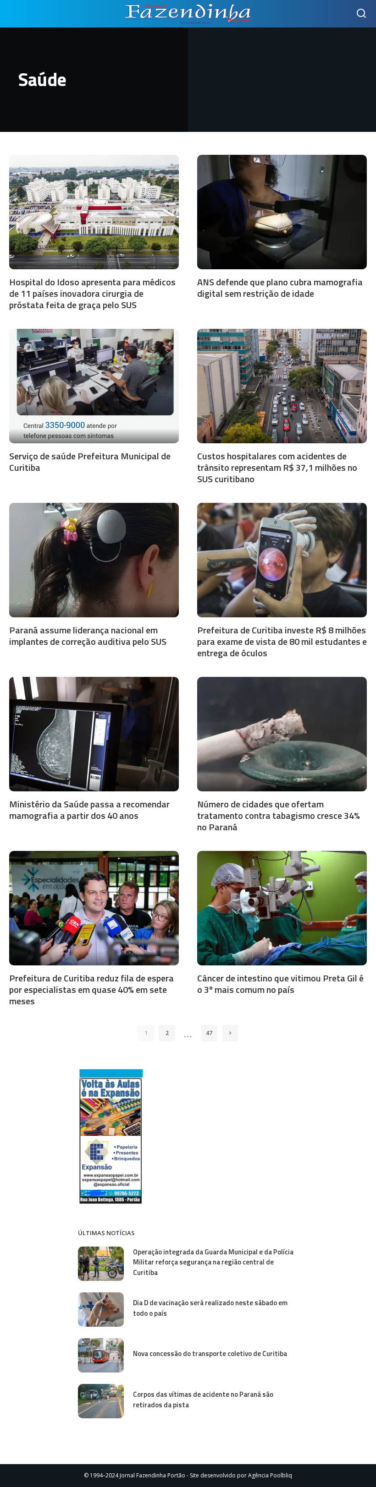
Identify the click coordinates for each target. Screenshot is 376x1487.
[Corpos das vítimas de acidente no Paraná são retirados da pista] (101, 1401)
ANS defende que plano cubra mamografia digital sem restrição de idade (280, 287)
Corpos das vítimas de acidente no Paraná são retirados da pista (203, 1399)
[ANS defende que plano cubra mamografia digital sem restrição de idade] (282, 212)
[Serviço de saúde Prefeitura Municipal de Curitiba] (94, 386)
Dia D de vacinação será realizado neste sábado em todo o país (210, 1307)
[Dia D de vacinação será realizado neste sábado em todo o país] (101, 1309)
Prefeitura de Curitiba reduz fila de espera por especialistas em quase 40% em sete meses (91, 989)
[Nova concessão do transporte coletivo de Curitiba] (101, 1355)
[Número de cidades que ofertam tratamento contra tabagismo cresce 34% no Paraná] (282, 734)
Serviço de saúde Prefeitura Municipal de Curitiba (90, 461)
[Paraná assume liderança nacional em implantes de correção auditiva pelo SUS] (94, 560)
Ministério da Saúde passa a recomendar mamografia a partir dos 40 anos (89, 809)
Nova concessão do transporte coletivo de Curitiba (210, 1353)
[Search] (361, 13)
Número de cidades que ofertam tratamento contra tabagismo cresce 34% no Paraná (278, 815)
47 (209, 1033)
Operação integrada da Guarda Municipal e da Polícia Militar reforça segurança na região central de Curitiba (213, 1262)
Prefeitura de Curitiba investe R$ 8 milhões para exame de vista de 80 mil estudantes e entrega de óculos (282, 641)
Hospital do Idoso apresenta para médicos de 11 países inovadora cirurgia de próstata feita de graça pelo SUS (92, 293)
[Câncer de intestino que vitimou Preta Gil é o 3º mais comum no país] (282, 908)
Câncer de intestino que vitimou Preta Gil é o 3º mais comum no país (280, 984)
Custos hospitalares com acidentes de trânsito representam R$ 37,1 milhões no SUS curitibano (277, 467)
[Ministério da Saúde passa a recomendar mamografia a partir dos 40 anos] (94, 734)
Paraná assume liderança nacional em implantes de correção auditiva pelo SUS (87, 635)
